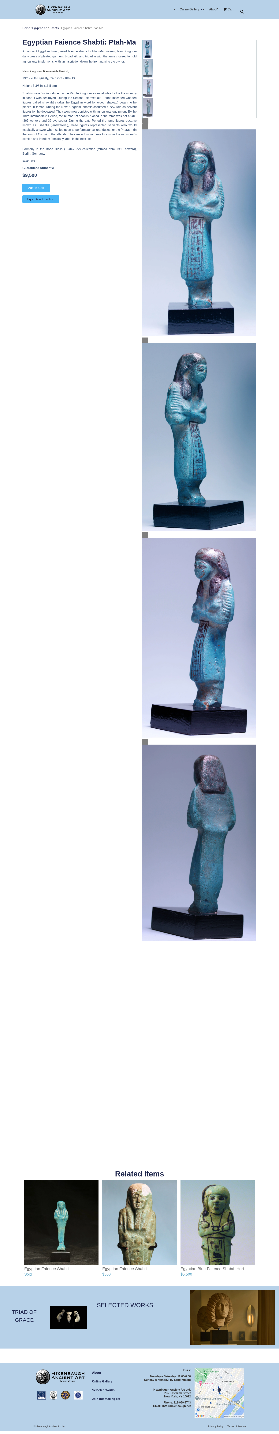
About (96, 1372)
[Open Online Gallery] (201, 9)
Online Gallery (102, 1381)
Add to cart (36, 188)
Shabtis (54, 28)
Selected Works (103, 1390)
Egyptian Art (39, 28)
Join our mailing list (106, 1398)
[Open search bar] (242, 11)
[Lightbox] (145, 121)
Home (26, 28)
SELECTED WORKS (125, 1305)
